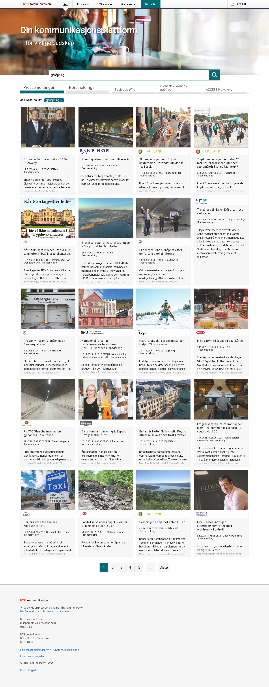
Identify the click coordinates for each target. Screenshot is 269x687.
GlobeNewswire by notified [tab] (173, 87)
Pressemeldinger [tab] (38, 87)
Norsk (23, 670)
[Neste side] (150, 567)
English (32, 670)
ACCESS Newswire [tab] (219, 89)
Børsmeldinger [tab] (82, 87)
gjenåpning (52, 100)
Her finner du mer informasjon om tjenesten (45, 611)
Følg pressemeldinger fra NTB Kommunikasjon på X (50, 649)
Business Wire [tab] (125, 89)
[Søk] (214, 74)
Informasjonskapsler (32, 656)
